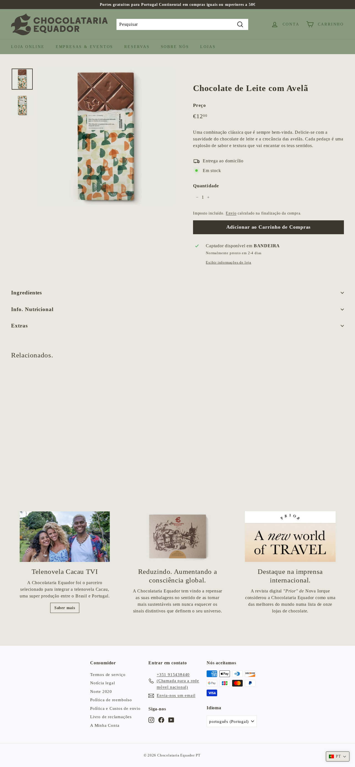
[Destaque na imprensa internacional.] (290, 536)
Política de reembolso (111, 700)
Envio (231, 213)
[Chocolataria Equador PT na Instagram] (151, 719)
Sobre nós (175, 47)
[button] (337, 756)
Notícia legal (102, 683)
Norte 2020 (101, 691)
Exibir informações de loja (228, 262)
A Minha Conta (104, 725)
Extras (19, 326)
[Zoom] (106, 136)
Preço (199, 105)
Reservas (136, 47)
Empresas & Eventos (84, 47)
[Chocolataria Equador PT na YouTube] (171, 719)
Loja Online (28, 47)
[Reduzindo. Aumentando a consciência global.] (177, 536)
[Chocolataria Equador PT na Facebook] (161, 719)
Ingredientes (26, 293)
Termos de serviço (108, 674)
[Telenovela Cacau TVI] (65, 536)
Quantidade (206, 185)
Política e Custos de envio (115, 708)
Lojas (208, 47)
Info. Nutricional (32, 309)
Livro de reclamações (111, 717)
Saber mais (64, 608)
